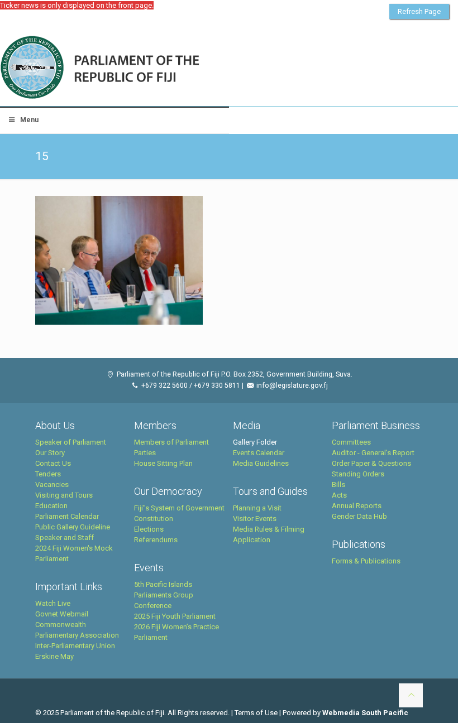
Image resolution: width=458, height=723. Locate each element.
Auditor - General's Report (373, 453)
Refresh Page (419, 11)
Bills (338, 484)
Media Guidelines (261, 463)
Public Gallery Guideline (72, 527)
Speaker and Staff (64, 537)
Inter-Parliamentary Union (75, 646)
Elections (149, 529)
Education (51, 506)
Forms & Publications (366, 561)
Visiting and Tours (64, 495)
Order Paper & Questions (371, 463)
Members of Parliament (171, 442)
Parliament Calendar (67, 516)
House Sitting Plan (163, 463)
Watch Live (52, 603)
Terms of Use (256, 712)
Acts (339, 495)
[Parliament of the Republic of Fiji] (146, 68)
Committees (351, 442)
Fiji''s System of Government (179, 508)
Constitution (153, 518)
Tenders (48, 474)
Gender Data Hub (359, 516)
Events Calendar (258, 453)
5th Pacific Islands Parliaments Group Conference (163, 595)
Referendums (156, 540)
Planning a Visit (257, 508)
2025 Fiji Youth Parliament (175, 616)
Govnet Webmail (61, 614)
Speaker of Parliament (70, 442)
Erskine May (54, 656)
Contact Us (53, 463)
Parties (145, 453)
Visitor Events (254, 518)
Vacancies (52, 484)
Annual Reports (356, 506)
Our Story (50, 453)
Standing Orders (358, 474)
